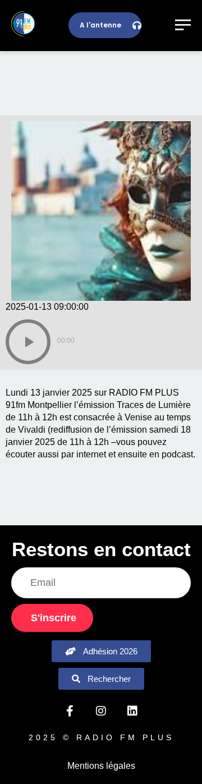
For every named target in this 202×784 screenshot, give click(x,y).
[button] (28, 341)
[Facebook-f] (69, 711)
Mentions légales (101, 766)
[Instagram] (101, 711)
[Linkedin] (132, 711)
